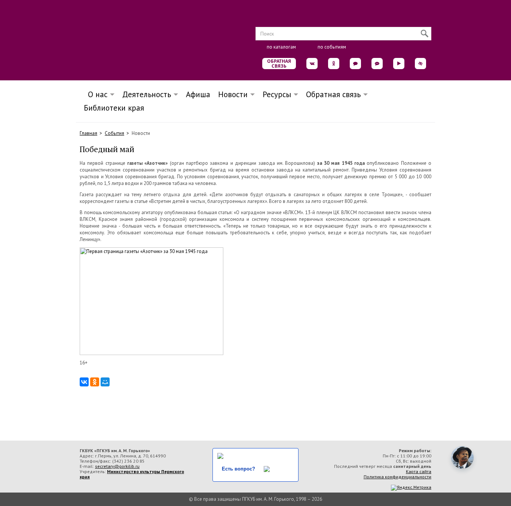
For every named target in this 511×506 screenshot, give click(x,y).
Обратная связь (279, 63)
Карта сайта (418, 471)
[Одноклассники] (94, 381)
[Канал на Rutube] (398, 63)
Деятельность (146, 94)
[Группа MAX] (355, 63)
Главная (88, 133)
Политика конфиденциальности (397, 476)
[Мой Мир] (105, 381)
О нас (95, 94)
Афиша (198, 94)
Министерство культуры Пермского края (132, 474)
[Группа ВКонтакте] (312, 63)
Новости (233, 94)
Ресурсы (277, 94)
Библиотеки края (114, 108)
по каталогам (281, 47)
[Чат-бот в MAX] (377, 63)
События (114, 133)
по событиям (332, 47)
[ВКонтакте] (84, 381)
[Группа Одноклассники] (333, 63)
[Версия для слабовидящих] (420, 63)
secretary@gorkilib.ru (117, 466)
